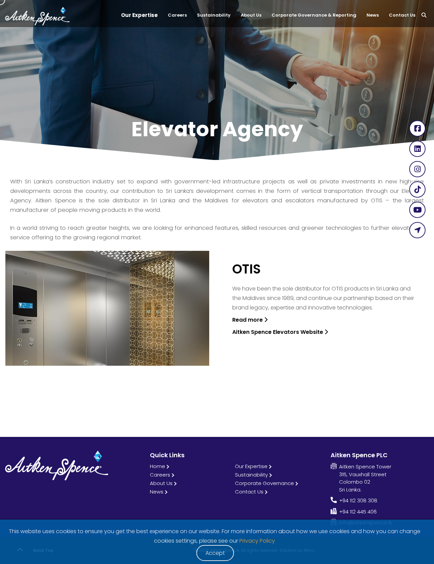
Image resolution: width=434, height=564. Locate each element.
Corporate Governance (264, 483)
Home (157, 466)
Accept (215, 553)
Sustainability (251, 474)
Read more (248, 320)
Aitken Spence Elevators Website (278, 332)
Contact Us (249, 491)
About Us (161, 483)
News (156, 491)
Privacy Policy (257, 541)
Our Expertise (251, 466)
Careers (160, 474)
